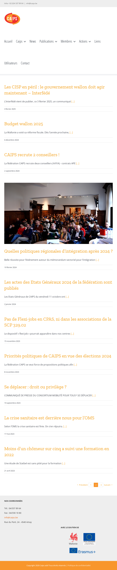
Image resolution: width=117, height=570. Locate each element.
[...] (72, 101)
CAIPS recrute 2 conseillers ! (31, 154)
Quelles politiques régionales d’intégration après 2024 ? (58, 251)
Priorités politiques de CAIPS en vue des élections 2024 (57, 356)
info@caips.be (31, 3)
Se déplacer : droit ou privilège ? (35, 387)
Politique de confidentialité (79, 565)
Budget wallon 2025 (23, 123)
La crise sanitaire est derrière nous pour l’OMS (49, 418)
